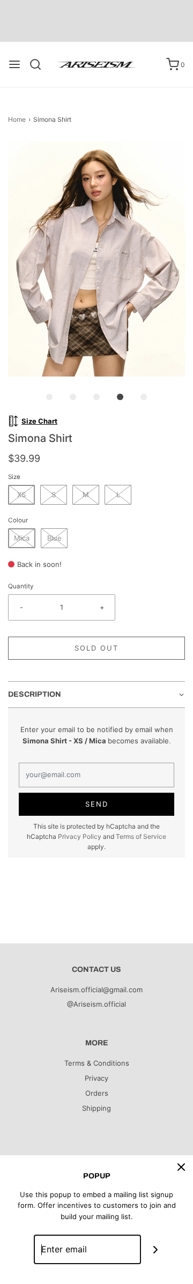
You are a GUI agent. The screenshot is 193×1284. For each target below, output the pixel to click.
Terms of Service (141, 836)
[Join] (155, 1249)
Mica (21, 538)
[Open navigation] (14, 64)
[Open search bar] (39, 64)
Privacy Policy (79, 836)
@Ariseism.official (96, 1004)
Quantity (21, 586)
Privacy (96, 1078)
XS (21, 494)
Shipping (96, 1108)
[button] (96, 259)
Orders (96, 1093)
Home (17, 119)
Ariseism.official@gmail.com (96, 989)
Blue (54, 538)
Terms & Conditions (96, 1063)
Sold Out (96, 648)
